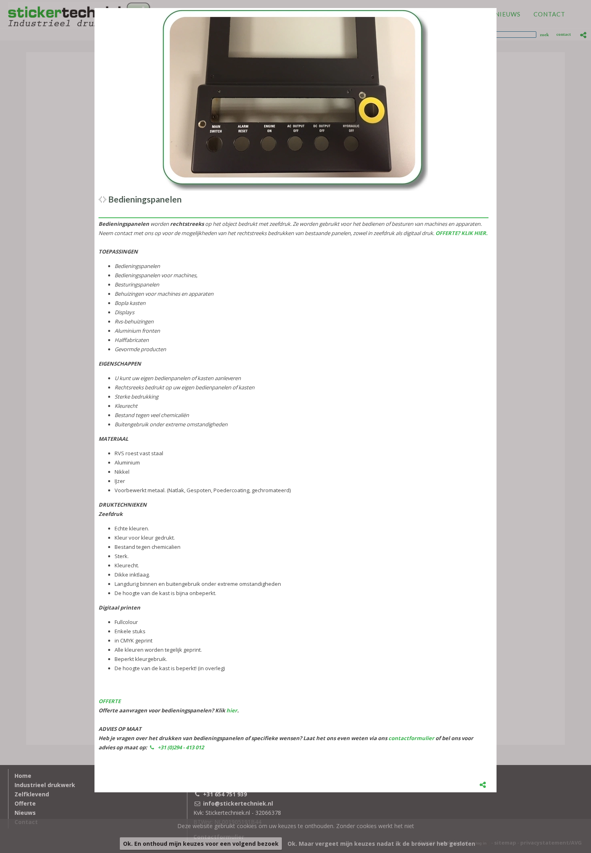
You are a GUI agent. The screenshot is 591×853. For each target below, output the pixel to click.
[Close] (496, 8)
